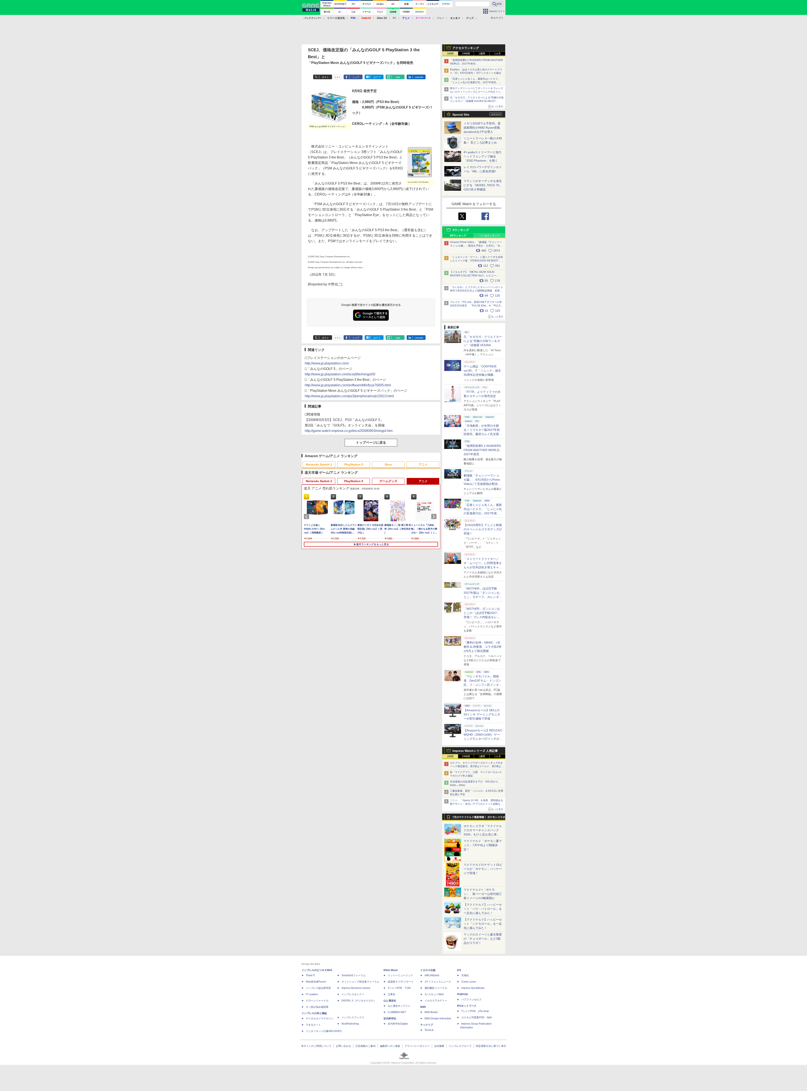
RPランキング (458, 235)
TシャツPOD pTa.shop (475, 1011)
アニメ (423, 464)
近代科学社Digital (398, 1023)
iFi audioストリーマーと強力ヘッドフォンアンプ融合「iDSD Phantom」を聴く (482, 156)
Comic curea (468, 981)
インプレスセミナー (353, 994)
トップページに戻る (371, 442)
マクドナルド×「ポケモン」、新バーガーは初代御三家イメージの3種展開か (483, 894)
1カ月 (497, 53)
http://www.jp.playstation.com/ (327, 363)
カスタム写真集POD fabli (476, 1017)
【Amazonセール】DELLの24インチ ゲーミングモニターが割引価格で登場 (482, 714)
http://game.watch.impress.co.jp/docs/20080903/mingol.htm (349, 431)
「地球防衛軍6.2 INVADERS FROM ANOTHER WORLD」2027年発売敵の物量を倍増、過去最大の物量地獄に (476, 64)
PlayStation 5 (353, 464)
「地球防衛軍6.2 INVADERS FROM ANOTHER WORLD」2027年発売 (483, 450)
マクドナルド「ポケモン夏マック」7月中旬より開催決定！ (483, 845)
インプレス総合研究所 (318, 988)
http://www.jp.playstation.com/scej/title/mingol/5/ (340, 374)
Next (434, 516)
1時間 (450, 53)
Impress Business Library (356, 988)
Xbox (388, 464)
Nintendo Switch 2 (319, 464)
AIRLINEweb (432, 975)
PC (394, 18)
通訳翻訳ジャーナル (436, 988)
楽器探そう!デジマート (401, 981)
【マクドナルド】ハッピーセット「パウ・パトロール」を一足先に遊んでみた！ (483, 909)
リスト (337, 77)
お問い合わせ (343, 1046)
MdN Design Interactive (438, 1018)
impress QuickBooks (473, 988)
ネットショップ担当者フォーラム (360, 981)
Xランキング (460, 230)
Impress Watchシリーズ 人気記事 (475, 750)
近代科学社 (390, 1018)
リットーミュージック (400, 975)
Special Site (460, 114)
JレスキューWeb (434, 994)
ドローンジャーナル (317, 1000)
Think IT (310, 975)
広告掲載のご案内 (365, 1046)
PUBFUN (462, 994)
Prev (307, 516)
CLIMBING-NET (397, 1012)
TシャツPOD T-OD (399, 988)
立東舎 (391, 994)
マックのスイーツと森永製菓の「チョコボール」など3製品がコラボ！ (483, 939)
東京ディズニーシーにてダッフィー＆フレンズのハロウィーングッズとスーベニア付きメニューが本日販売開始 (476, 92)
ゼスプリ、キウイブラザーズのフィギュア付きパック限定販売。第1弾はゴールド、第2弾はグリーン (476, 766)
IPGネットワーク (466, 1005)
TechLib (429, 1030)
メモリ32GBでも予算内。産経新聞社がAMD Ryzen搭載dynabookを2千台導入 (482, 127)
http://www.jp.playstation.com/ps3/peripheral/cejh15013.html (349, 396)
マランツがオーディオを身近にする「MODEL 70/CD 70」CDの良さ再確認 (483, 185)
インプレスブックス (353, 1017)
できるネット (313, 1024)
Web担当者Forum (316, 981)
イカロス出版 (427, 970)
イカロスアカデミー (436, 1000)
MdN (423, 1006)
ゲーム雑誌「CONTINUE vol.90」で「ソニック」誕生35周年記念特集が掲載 (482, 370)
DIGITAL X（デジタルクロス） (359, 1000)
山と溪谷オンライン (399, 1005)
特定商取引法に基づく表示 (491, 1046)
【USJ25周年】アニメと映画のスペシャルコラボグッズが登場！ (483, 529)
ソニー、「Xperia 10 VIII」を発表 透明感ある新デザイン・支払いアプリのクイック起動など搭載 (476, 804)
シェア (355, 77)
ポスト (325, 77)
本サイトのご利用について (316, 1046)
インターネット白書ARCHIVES (324, 1031)
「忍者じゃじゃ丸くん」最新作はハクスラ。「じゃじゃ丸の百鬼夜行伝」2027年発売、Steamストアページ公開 (475, 82)
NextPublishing (350, 1023)
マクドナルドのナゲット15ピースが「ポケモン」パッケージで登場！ (483, 869)
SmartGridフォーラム (354, 975)
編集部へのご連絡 (390, 1046)
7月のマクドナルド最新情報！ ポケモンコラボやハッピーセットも (478, 818)
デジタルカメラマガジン (320, 1018)
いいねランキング (490, 235)
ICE (459, 970)
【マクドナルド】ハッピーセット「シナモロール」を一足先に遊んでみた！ (483, 924)
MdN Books (431, 1012)
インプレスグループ (460, 1046)
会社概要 (439, 1046)
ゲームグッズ (388, 481)
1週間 (482, 53)
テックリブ (426, 1024)
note (398, 77)
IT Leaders (312, 994)
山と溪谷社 (390, 1000)
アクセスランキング (465, 48)
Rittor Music (391, 970)
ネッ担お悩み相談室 (317, 1006)
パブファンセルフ (471, 999)
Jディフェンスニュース (438, 981)
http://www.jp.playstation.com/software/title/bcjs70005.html (348, 385)
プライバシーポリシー (417, 1046)
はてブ (376, 77)
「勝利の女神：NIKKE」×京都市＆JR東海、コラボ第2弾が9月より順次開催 (482, 647)
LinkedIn (419, 77)
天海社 (465, 975)
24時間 (466, 53)
